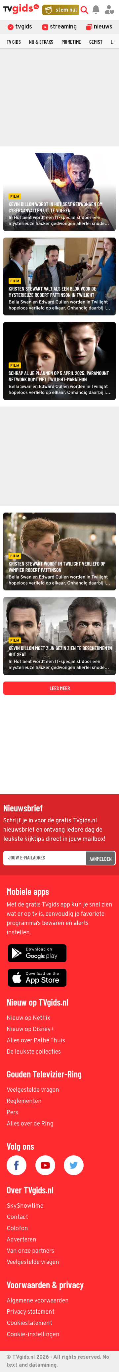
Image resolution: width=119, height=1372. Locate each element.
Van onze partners (30, 1251)
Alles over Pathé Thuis (36, 1041)
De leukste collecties (34, 1052)
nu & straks (41, 41)
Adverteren (21, 1240)
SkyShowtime (25, 1206)
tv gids (14, 41)
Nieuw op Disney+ (31, 1029)
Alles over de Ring (30, 1124)
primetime (71, 41)
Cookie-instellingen (33, 1335)
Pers (12, 1113)
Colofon (17, 1229)
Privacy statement (31, 1312)
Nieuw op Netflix (28, 1018)
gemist (95, 41)
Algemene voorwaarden (38, 1301)
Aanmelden (101, 858)
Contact (17, 1217)
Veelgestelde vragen (33, 1090)
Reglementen (24, 1101)
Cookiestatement (29, 1323)
